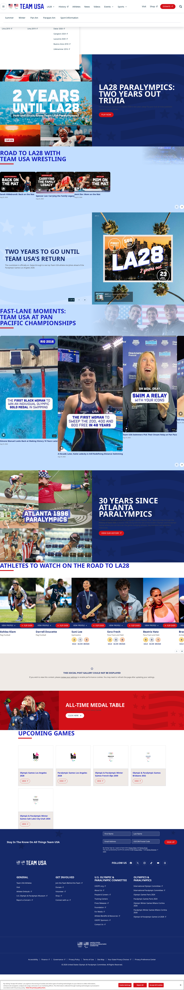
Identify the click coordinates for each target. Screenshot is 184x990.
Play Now (106, 114)
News (87, 6)
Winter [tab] (22, 17)
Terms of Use (143, 848)
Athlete (24, 891)
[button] (114, 297)
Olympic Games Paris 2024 (144, 894)
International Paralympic (149, 890)
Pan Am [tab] (34, 17)
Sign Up (171, 842)
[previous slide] (79, 300)
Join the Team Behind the (69, 883)
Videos (97, 6)
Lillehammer (62, 49)
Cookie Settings (124, 985)
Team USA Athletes (24, 883)
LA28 (49, 6)
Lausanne (61, 39)
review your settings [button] (69, 677)
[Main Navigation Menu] (3, 6)
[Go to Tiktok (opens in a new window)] (151, 863)
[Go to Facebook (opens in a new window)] (130, 863)
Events (107, 6)
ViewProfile (8, 626)
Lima (8, 28)
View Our (112, 533)
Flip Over (28, 625)
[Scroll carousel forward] (182, 207)
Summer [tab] (9, 17)
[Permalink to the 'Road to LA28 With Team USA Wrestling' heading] (68, 159)
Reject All (140, 985)
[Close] (180, 985)
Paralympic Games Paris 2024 (145, 899)
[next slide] (85, 300)
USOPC (103, 920)
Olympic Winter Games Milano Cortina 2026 (149, 904)
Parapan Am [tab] (49, 17)
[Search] (180, 6)
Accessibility (33, 959)
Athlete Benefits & (107, 916)
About (99, 890)
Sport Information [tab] (69, 17)
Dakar (60, 28)
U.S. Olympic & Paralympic (32, 896)
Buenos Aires (63, 44)
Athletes (76, 6)
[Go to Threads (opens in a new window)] (164, 863)
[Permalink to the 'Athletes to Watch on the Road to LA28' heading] (131, 565)
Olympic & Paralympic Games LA (150, 917)
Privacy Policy (133, 848)
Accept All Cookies (156, 985)
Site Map (100, 959)
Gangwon (61, 34)
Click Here (73, 715)
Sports (121, 6)
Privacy (139, 850)
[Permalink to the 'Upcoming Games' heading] (76, 733)
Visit (144, 6)
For (100, 911)
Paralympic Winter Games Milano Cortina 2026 (150, 911)
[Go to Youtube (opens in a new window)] (158, 863)
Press (102, 903)
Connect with (63, 900)
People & (103, 894)
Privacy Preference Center (145, 959)
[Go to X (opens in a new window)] (137, 863)
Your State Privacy (119, 959)
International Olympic (148, 886)
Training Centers (101, 899)
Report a (25, 900)
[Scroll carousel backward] (177, 207)
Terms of (152, 850)
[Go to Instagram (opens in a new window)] (144, 863)
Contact (100, 924)
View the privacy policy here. (36, 988)
